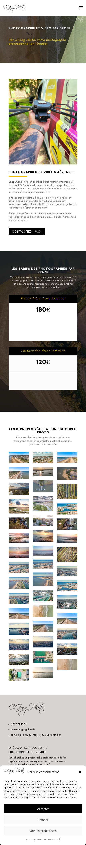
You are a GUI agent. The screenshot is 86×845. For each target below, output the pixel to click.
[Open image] (19, 457)
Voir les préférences (43, 831)
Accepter (43, 809)
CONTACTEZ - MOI (26, 231)
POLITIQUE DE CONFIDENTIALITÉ (43, 839)
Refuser (43, 820)
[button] (80, 772)
